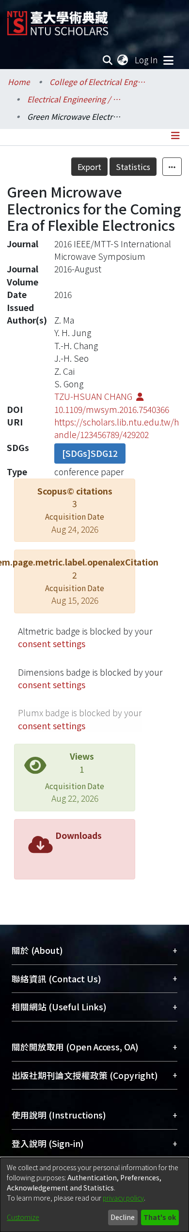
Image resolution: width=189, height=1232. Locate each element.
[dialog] (94, 1195)
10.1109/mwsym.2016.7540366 (111, 409)
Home (19, 81)
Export (89, 166)
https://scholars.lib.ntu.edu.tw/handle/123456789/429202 (116, 428)
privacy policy (123, 1198)
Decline (122, 1217)
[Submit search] (108, 60)
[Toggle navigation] (168, 60)
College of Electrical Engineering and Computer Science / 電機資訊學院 (97, 81)
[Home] (57, 19)
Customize (23, 1217)
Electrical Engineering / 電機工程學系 (75, 99)
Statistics (133, 166)
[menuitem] (123, 60)
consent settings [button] (51, 643)
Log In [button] (147, 60)
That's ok (159, 1217)
